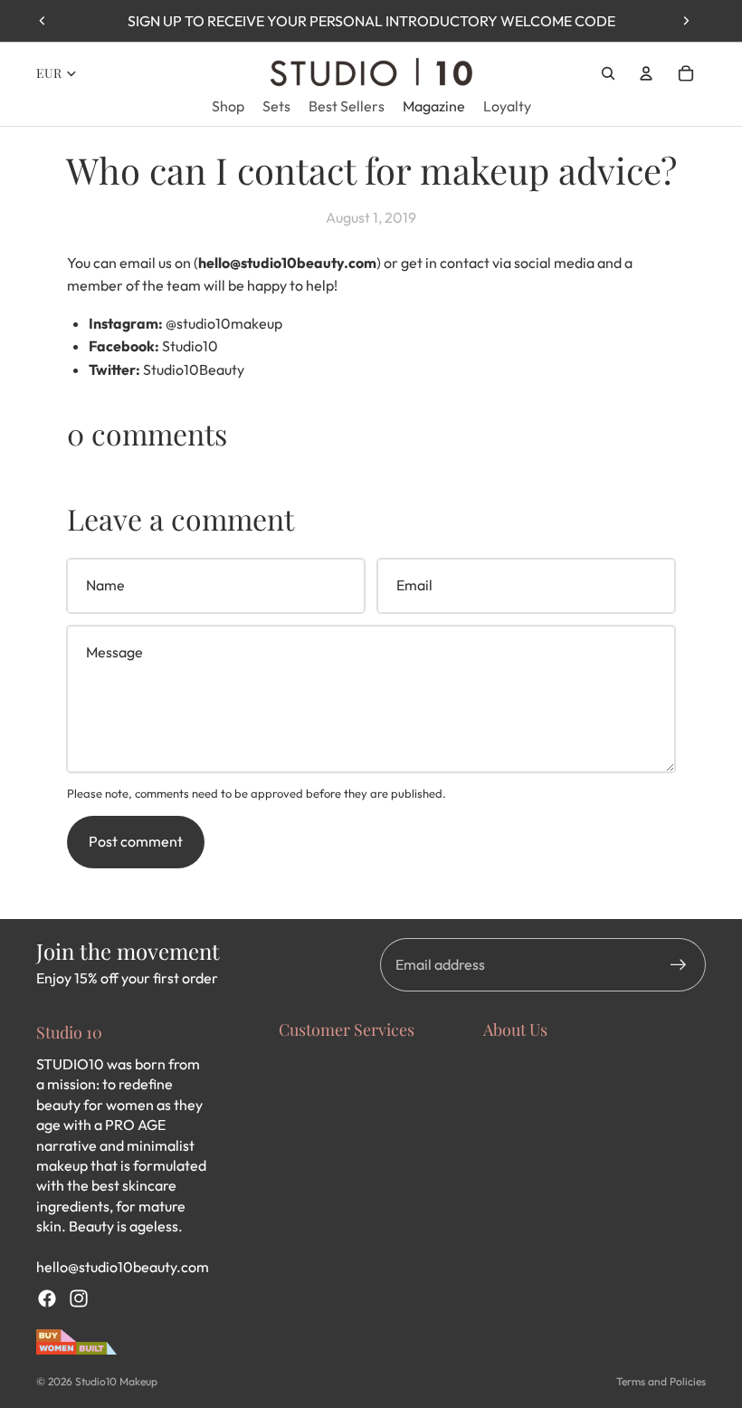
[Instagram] (79, 1298)
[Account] (646, 73)
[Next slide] (686, 21)
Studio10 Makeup (116, 1381)
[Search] (608, 73)
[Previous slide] (42, 21)
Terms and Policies (661, 1381)
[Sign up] (679, 965)
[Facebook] (47, 1298)
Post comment (136, 841)
